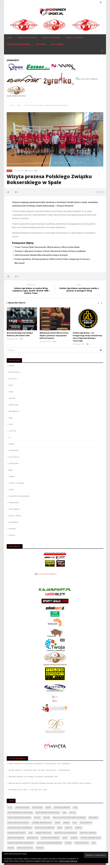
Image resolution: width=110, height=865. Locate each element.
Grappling (13, 405)
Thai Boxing (14, 509)
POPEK (68, 843)
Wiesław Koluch (25, 848)
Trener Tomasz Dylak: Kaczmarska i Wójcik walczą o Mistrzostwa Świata (47, 247)
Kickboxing (14, 450)
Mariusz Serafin (88, 833)
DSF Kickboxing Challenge (20, 813)
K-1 (10, 437)
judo (57, 823)
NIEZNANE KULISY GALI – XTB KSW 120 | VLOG (28, 790)
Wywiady (12, 529)
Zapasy (12, 535)
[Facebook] (100, 2)
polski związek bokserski (49, 843)
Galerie (12, 398)
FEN (64, 813)
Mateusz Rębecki (15, 838)
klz (74, 823)
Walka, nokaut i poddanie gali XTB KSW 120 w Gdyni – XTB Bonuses (39, 770)
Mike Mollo (32, 838)
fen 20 (37, 817)
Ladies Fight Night (16, 833)
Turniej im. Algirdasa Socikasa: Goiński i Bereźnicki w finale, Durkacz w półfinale (50, 251)
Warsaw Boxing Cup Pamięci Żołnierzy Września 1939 (20, 334)
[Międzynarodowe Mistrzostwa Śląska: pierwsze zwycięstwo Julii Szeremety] (55, 318)
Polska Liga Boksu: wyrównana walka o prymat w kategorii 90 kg (79, 288)
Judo (11, 424)
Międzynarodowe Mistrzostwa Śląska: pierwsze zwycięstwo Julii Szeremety (54, 335)
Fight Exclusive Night (18, 823)
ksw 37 (69, 828)
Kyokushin (13, 463)
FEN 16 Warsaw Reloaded (19, 817)
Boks (10, 171)
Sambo (12, 476)
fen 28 (46, 817)
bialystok (37, 807)
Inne (10, 418)
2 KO (10, 807)
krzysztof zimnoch (44, 828)
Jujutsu (12, 431)
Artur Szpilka (22, 807)
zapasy (39, 848)
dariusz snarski (62, 807)
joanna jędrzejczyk (41, 823)
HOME (9, 37)
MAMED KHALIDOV (43, 833)
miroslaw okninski (50, 838)
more (98, 192)
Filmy (11, 392)
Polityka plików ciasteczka (68, 861)
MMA (11, 470)
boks (48, 807)
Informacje (14, 411)
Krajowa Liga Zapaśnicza (20, 828)
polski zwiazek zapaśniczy (21, 843)
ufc (93, 843)
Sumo (11, 490)
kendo (66, 823)
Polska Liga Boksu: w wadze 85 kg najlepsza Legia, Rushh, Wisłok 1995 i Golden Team (30, 289)
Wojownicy (14, 522)
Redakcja (30, 171)
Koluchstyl (14, 457)
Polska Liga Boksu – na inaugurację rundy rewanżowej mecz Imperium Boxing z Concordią (87, 337)
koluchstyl (85, 823)
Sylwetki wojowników (18, 44)
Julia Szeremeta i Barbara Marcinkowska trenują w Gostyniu (41, 255)
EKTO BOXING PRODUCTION (47, 813)
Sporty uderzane (51, 37)
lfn (30, 833)
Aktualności (14, 372)
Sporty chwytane (27, 37)
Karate (12, 444)
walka (11, 848)
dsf (75, 807)
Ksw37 (78, 828)
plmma (74, 838)
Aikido (11, 366)
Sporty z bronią (74, 37)
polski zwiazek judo (90, 838)
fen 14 (72, 813)
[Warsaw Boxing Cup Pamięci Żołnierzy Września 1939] (22, 318)
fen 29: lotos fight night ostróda (69, 817)
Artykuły (41, 44)
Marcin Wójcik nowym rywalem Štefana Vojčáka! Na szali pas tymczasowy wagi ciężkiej (50, 783)
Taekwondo (14, 503)
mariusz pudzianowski (65, 833)
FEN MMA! (93, 817)
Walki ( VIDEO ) (15, 516)
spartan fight (81, 843)
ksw (60, 828)
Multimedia (57, 44)
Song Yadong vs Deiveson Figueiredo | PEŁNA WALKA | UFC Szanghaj (40, 764)
